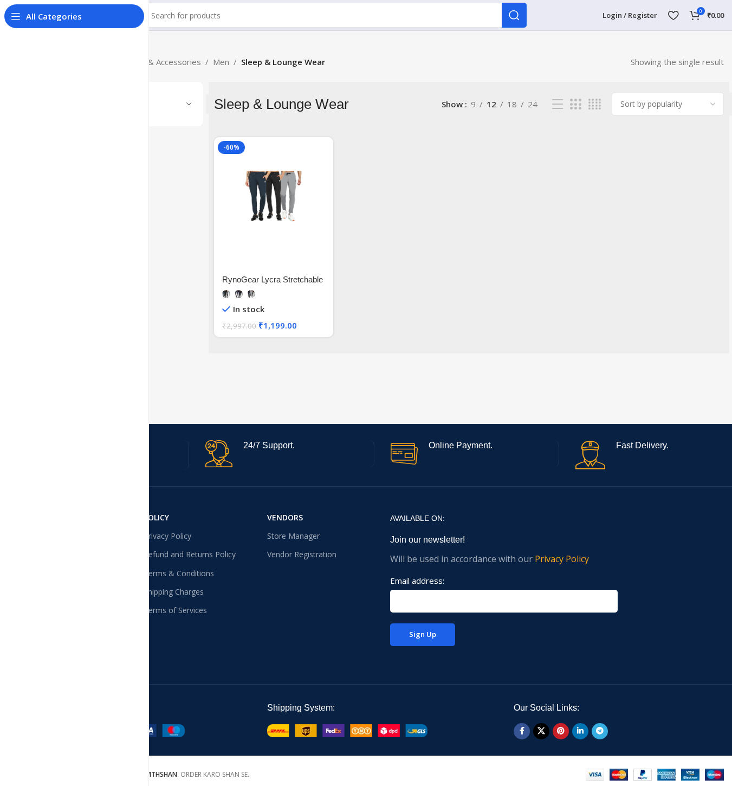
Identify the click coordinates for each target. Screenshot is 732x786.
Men (221, 61)
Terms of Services (175, 610)
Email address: (417, 580)
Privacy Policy (167, 536)
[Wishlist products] (673, 15)
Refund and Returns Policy (190, 554)
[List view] (557, 104)
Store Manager (293, 536)
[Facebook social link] (522, 731)
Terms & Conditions (179, 573)
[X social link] (541, 731)
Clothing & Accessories (158, 61)
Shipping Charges (174, 592)
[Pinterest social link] (561, 731)
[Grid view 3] (575, 104)
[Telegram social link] (600, 731)
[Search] (514, 15)
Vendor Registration (301, 554)
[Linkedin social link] (580, 731)
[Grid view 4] (594, 104)
